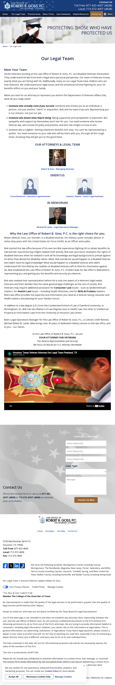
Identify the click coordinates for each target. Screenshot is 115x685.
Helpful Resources (81, 14)
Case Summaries (63, 14)
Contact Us (105, 2)
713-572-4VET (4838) (99, 9)
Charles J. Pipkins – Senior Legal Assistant (84, 196)
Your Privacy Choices (19, 587)
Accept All (13, 676)
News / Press (48, 14)
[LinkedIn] (16, 566)
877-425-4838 (21, 548)
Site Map (61, 531)
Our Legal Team (18, 14)
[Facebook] (5, 566)
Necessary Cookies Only (38, 676)
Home (5, 14)
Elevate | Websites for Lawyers (93, 677)
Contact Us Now (86, 500)
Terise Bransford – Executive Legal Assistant (30, 196)
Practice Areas (34, 14)
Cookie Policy (38, 587)
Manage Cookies (55, 587)
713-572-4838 (17, 552)
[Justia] (22, 566)
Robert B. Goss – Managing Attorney (57, 169)
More (110, 14)
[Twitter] (11, 566)
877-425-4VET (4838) (99, 5)
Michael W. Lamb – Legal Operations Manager (57, 227)
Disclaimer (50, 531)
